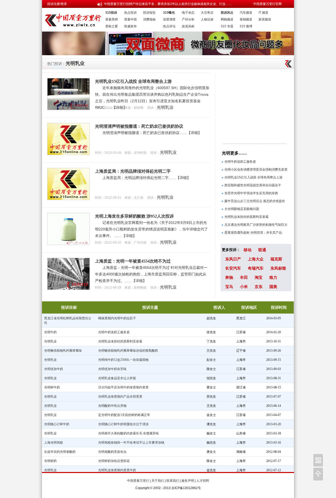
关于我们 (157, 480)
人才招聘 (202, 480)
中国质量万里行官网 (267, 4)
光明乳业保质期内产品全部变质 (120, 396)
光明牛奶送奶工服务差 (240, 161)
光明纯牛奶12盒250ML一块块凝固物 (123, 360)
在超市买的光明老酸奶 (60, 452)
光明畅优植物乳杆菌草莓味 (63, 350)
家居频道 (265, 19)
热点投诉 (130, 12)
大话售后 (207, 12)
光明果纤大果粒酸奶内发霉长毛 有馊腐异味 (128, 433)
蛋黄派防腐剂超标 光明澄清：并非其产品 (253, 232)
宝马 (229, 286)
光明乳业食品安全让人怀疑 (117, 378)
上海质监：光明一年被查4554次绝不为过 (133, 261)
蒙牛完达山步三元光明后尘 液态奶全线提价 (254, 201)
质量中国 (130, 19)
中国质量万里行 (138, 480)
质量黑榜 (111, 19)
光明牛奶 (50, 332)
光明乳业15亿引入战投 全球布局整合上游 (133, 81)
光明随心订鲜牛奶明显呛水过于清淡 (123, 424)
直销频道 (246, 19)
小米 (244, 286)
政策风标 (188, 26)
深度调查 (169, 19)
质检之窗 (111, 26)
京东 (258, 286)
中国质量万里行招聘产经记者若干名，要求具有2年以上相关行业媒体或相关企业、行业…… (168, 4)
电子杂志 (188, 12)
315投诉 (111, 12)
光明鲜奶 (50, 461)
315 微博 (246, 26)
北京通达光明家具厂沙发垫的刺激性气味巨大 (255, 225)
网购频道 (227, 19)
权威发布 (130, 26)
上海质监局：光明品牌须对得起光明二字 (133, 171)
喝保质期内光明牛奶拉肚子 (117, 318)
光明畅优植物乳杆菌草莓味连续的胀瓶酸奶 (128, 350)
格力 (273, 277)
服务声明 (187, 480)
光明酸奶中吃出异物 (112, 406)
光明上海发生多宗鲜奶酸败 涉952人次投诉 (134, 216)
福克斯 (276, 259)
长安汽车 (233, 268)
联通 (262, 250)
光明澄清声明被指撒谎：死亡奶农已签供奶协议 (139, 126)
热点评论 (169, 26)
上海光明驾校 (53, 442)
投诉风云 (227, 12)
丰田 (244, 277)
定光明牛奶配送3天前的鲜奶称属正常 (124, 415)
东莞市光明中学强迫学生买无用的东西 (251, 193)
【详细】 (194, 133)
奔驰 (229, 277)
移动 (247, 250)
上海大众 (256, 259)
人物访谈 (207, 19)
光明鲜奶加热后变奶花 (114, 461)
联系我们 (172, 480)
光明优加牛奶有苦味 (112, 369)
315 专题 (227, 26)
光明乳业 (75, 63)
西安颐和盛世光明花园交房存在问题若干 (252, 185)
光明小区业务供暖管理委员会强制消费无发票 (255, 169)
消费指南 (149, 19)
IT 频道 (263, 12)
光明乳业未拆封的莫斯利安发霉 (246, 217)
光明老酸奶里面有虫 (112, 452)
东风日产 (233, 259)
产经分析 (188, 19)
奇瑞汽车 (256, 268)
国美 (273, 286)
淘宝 (258, 277)
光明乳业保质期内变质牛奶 (117, 470)
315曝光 (169, 12)
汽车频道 (246, 12)
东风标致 (278, 268)
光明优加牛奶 (53, 369)
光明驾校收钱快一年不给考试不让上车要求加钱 (131, 442)
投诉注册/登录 (57, 4)
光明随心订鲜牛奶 (56, 424)
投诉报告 (149, 12)
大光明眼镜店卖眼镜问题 (241, 209)
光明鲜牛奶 (52, 387)
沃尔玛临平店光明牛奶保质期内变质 (123, 387)
